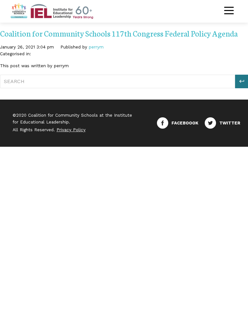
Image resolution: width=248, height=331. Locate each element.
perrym (96, 47)
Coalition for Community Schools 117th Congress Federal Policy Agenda (119, 33)
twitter (229, 123)
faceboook (184, 123)
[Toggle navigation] (228, 11)
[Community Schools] (59, 11)
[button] (241, 81)
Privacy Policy (71, 129)
